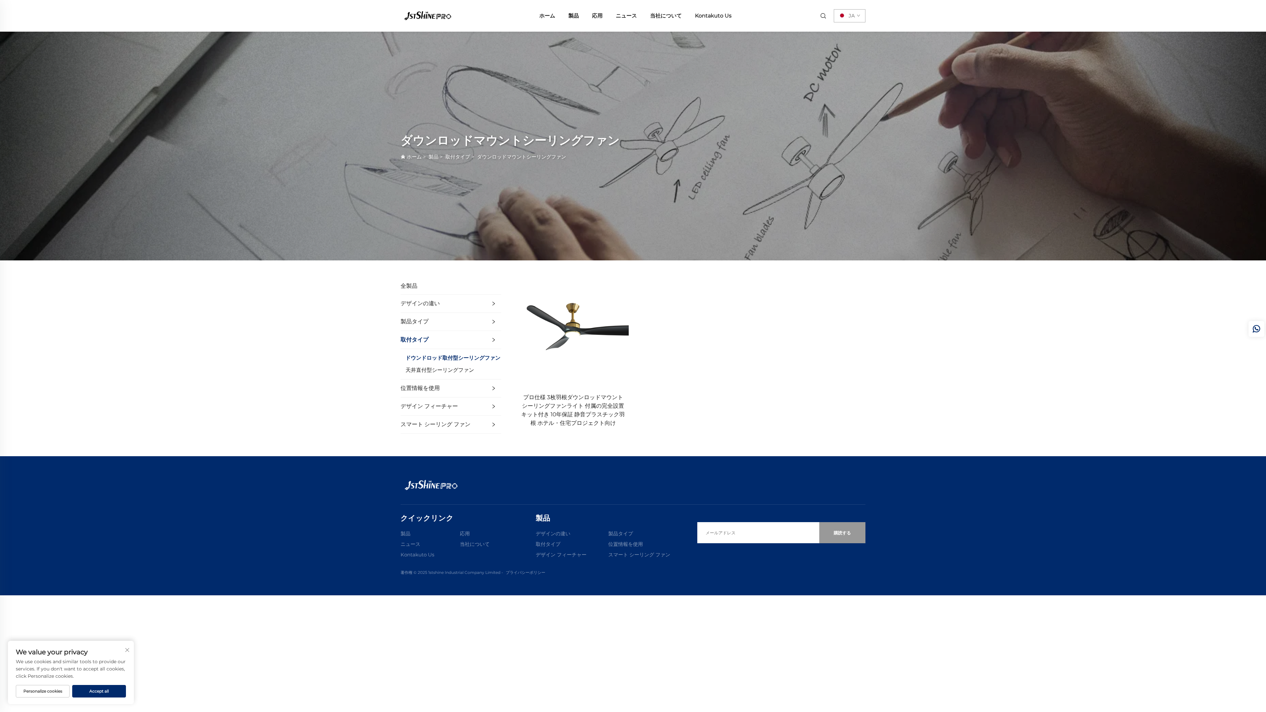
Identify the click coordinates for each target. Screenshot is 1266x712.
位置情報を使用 (420, 388)
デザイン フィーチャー (429, 406)
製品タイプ (415, 321)
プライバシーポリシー (525, 572)
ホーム (547, 16)
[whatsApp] (1256, 329)
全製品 (409, 285)
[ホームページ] (427, 15)
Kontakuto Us (713, 16)
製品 (573, 16)
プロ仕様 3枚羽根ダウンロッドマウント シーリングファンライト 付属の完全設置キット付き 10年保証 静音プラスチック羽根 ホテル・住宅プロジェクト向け (573, 410)
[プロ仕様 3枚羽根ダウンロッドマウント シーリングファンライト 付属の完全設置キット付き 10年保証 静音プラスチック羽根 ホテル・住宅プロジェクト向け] (573, 332)
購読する (842, 532)
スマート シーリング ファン (435, 424)
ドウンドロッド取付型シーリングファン (453, 358)
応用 (597, 16)
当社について (666, 16)
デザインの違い (420, 303)
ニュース (626, 16)
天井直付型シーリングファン (440, 370)
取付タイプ (457, 157)
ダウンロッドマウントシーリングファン (521, 157)
